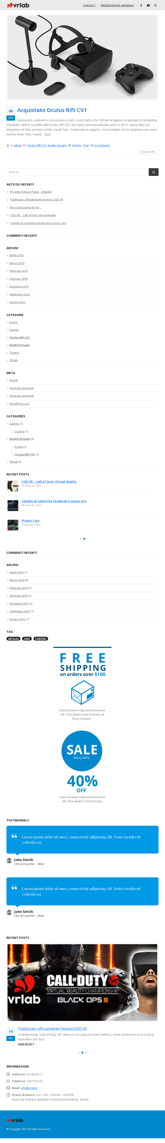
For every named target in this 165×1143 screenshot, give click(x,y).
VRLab (13, 360)
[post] (13, 486)
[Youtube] (148, 5)
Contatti (89, 5)
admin (18, 145)
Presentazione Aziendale (117, 5)
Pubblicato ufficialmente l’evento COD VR (36, 199)
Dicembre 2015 (19, 286)
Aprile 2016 (16, 255)
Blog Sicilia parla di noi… (25, 207)
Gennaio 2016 (18, 279)
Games (14, 330)
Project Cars (30, 520)
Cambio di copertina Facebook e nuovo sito (38, 223)
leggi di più (25, 1044)
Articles (77, 145)
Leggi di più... (149, 151)
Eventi (13, 322)
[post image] (82, 57)
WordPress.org (19, 404)
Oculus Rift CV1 (37, 145)
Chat (86, 145)
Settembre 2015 (19, 294)
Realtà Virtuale (57, 145)
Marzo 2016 (16, 263)
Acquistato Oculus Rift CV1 (52, 110)
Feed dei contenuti (21, 388)
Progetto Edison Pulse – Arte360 (30, 192)
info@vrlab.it (29, 1088)
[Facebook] (141, 5)
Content (40, 638)
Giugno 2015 (17, 302)
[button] (80, 539)
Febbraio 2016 (18, 271)
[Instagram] (155, 5)
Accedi (13, 380)
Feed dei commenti (21, 396)
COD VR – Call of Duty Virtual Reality (33, 215)
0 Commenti (102, 145)
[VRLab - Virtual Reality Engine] (18, 5)
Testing (14, 353)
